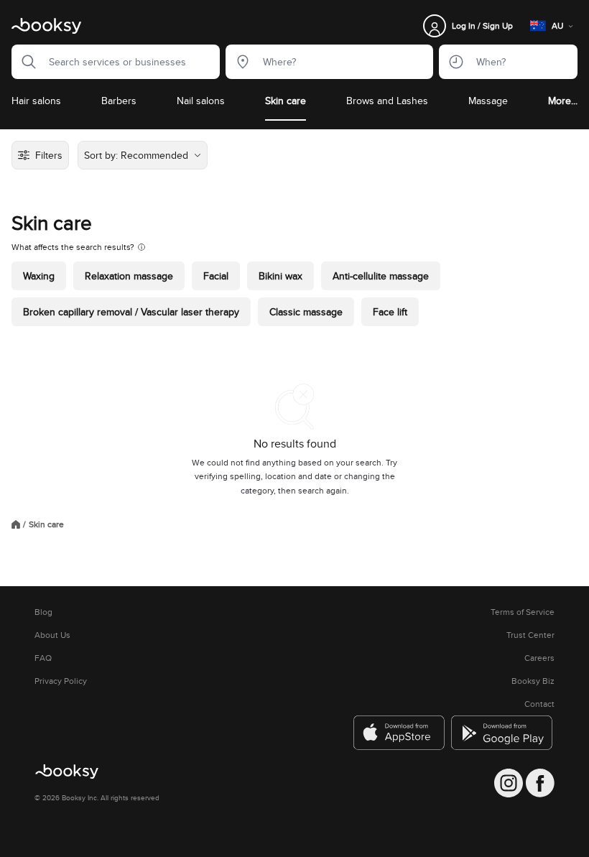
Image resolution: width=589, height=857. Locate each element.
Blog (43, 612)
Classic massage (306, 312)
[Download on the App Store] (399, 732)
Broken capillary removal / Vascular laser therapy (131, 312)
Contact (539, 704)
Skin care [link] (46, 524)
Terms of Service (523, 612)
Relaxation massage (129, 276)
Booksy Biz (533, 681)
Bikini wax (280, 276)
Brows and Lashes (387, 100)
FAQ (43, 658)
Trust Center (530, 635)
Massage (488, 100)
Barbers (118, 100)
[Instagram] (508, 783)
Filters (48, 155)
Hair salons (36, 100)
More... (563, 100)
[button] (24, 62)
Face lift (390, 312)
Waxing (39, 276)
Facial (215, 276)
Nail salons (201, 100)
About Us (52, 635)
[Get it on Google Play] (503, 732)
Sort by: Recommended (136, 155)
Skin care (285, 100)
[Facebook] (540, 783)
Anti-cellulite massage (381, 276)
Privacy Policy (60, 681)
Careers (539, 658)
